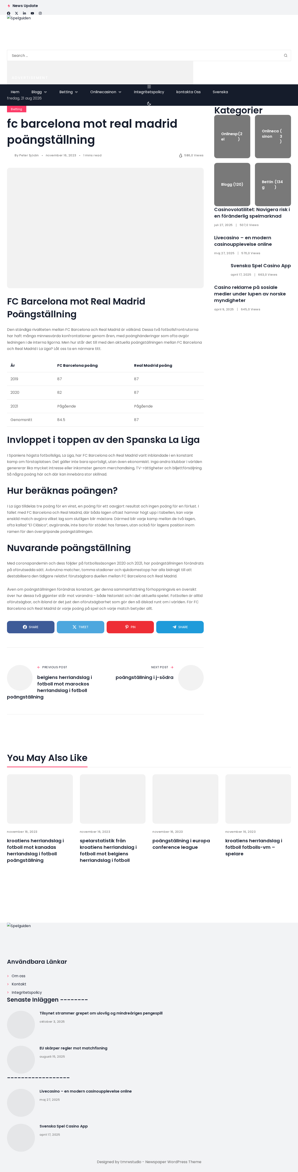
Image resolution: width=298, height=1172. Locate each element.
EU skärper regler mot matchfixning (73, 1048)
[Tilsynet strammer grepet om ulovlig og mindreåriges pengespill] (21, 1025)
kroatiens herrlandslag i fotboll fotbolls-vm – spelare (253, 847)
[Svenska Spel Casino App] (21, 1138)
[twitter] (16, 13)
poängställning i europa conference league (181, 843)
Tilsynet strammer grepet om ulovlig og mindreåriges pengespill (101, 1013)
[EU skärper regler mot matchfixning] (21, 1060)
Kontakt (19, 984)
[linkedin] (24, 13)
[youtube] (32, 13)
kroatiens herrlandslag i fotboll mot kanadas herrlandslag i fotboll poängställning (35, 850)
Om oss (18, 976)
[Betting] (273, 184)
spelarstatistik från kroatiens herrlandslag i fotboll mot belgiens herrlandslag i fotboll (108, 850)
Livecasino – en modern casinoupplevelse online (243, 240)
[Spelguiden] (149, 32)
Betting (16, 109)
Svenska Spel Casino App (261, 265)
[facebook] (8, 13)
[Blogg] (232, 184)
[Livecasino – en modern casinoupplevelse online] (21, 1103)
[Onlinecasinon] (273, 136)
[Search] (286, 55)
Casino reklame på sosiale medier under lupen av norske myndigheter (250, 294)
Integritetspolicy (27, 992)
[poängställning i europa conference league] (185, 799)
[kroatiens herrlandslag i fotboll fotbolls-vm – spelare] (258, 799)
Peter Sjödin (29, 155)
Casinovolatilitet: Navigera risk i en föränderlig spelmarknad (252, 212)
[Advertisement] (100, 72)
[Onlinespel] (232, 136)
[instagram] (40, 13)
